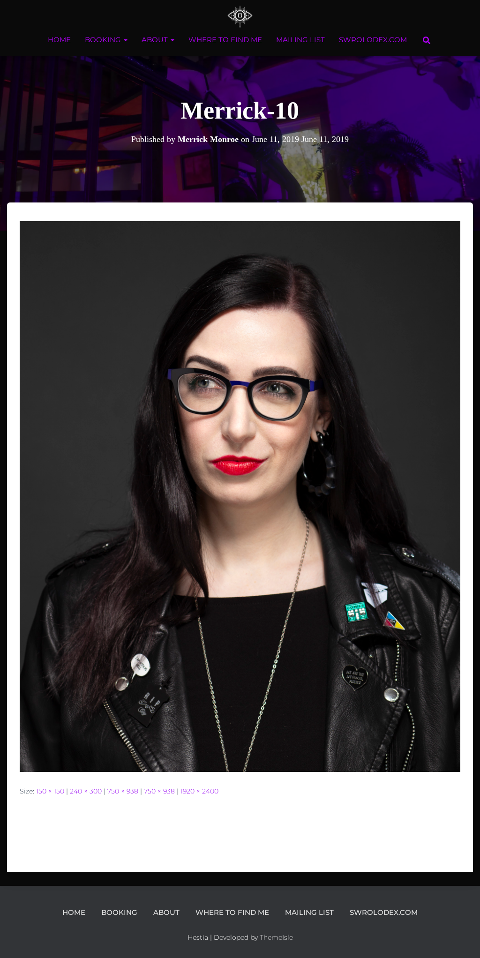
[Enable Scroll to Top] (461, 939)
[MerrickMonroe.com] (240, 16)
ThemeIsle (276, 937)
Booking (104, 39)
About (156, 39)
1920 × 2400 (199, 791)
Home (59, 39)
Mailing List (300, 39)
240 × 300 (86, 791)
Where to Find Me (225, 39)
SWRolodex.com (373, 39)
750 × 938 (122, 791)
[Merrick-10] (240, 496)
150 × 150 (50, 791)
